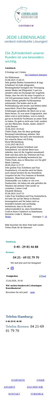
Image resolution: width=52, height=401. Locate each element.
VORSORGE (37, 394)
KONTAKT (14, 394)
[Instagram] (12, 268)
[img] (26, 14)
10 (46, 216)
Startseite (18, 380)
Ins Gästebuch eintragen (36, 75)
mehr (32, 292)
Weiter (8, 216)
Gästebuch (26, 26)
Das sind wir (35, 387)
